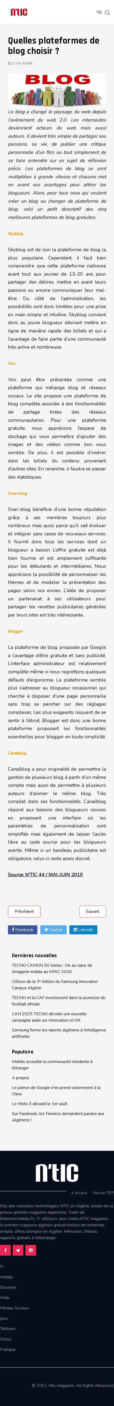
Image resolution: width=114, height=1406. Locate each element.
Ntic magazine (61, 1385)
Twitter (55, 930)
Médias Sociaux (14, 1308)
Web (4, 1298)
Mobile (6, 1277)
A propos (79, 1192)
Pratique (8, 1349)
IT (1, 1267)
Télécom (8, 1329)
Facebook (23, 930)
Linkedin (85, 930)
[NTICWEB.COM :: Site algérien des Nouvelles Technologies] (19, 12)
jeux (4, 1318)
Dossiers (8, 1287)
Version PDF (103, 1192)
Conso (5, 1339)
